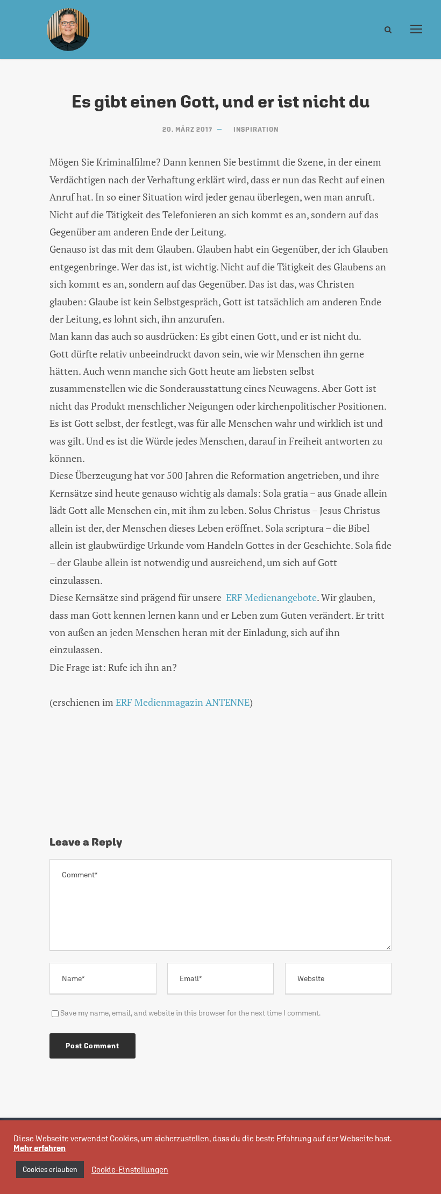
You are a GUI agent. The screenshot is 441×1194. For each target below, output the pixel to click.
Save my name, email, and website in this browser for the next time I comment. (190, 1013)
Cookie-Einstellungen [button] (129, 1169)
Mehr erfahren (39, 1148)
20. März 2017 (187, 129)
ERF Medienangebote (271, 597)
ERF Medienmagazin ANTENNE (183, 702)
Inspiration (256, 129)
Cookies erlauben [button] (50, 1170)
